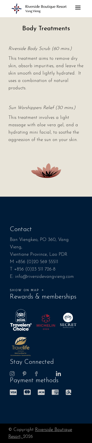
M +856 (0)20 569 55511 (34, 262)
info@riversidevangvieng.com (44, 276)
